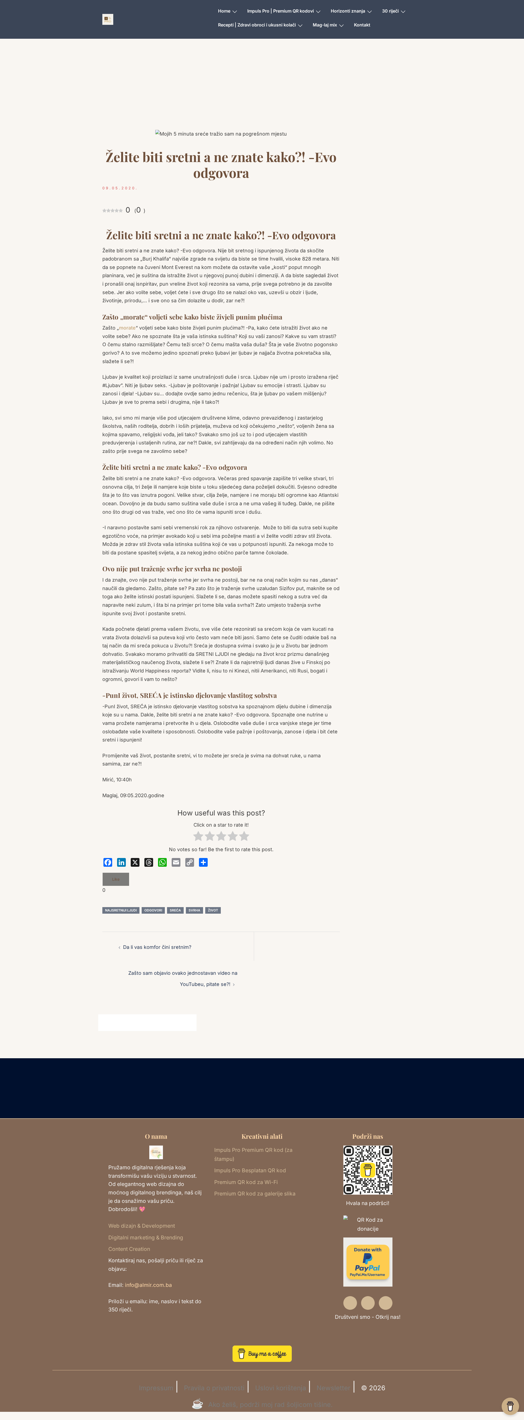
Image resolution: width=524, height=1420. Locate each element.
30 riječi (390, 11)
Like (116, 879)
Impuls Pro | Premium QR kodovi (280, 11)
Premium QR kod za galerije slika (255, 1193)
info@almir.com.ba (148, 1285)
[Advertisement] (262, 91)
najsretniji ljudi (121, 910)
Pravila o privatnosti (214, 1388)
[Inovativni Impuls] (107, 19)
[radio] (198, 837)
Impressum (156, 1388)
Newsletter (333, 1388)
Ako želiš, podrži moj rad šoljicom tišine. (270, 1405)
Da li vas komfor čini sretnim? (157, 947)
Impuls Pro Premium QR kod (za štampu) (253, 1154)
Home (224, 11)
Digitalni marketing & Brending (145, 1237)
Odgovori (153, 910)
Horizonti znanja (348, 11)
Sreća (175, 910)
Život (213, 910)
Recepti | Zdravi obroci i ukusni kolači (257, 25)
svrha (194, 910)
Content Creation (129, 1249)
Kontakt (362, 25)
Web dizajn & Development (141, 1225)
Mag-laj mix (325, 25)
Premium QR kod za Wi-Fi (246, 1182)
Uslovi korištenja (280, 1388)
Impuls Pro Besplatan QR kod (250, 1170)
